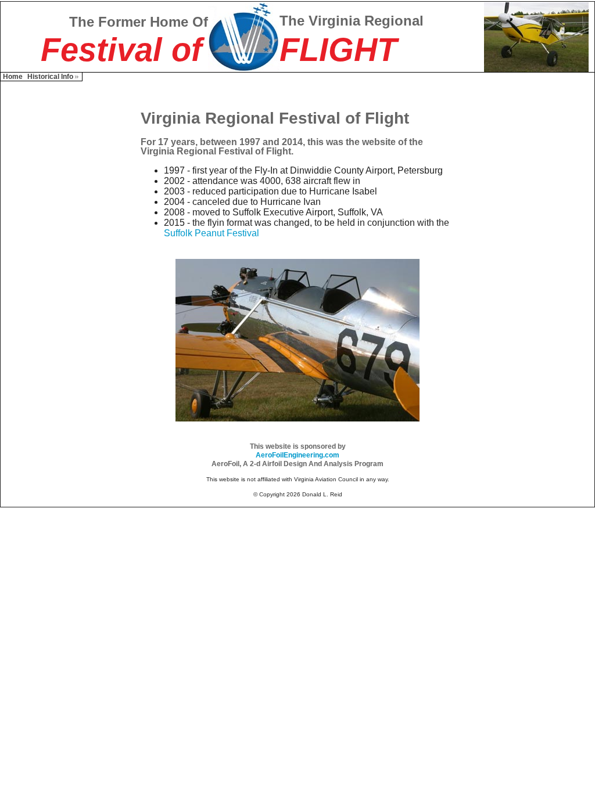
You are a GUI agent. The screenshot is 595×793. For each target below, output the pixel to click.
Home (13, 77)
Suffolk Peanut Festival (211, 233)
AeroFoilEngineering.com (297, 455)
